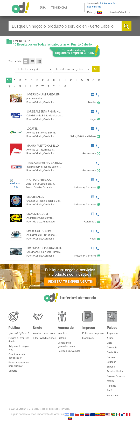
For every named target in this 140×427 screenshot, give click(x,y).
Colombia (112, 347)
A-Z (9, 80)
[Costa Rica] (87, 414)
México (111, 381)
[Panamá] (123, 414)
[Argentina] (67, 414)
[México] (118, 414)
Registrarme (94, 6)
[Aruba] (72, 414)
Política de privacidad (69, 351)
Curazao (111, 357)
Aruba (110, 338)
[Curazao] (92, 414)
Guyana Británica (116, 376)
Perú (109, 390)
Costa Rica (112, 352)
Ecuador (111, 362)
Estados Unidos (115, 371)
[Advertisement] (118, 107)
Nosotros (62, 333)
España (111, 366)
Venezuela (112, 395)
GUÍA (43, 7)
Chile (109, 342)
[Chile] (77, 414)
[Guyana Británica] (113, 414)
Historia (62, 338)
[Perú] (128, 414)
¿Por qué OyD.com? (19, 333)
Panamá (111, 385)
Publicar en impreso (93, 333)
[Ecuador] (97, 414)
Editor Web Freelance (44, 338)
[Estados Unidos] (108, 414)
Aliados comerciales (44, 333)
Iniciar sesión (107, 3)
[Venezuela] (70, 418)
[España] (102, 414)
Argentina (112, 333)
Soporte (13, 370)
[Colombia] (82, 414)
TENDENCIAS (59, 7)
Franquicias (88, 338)
